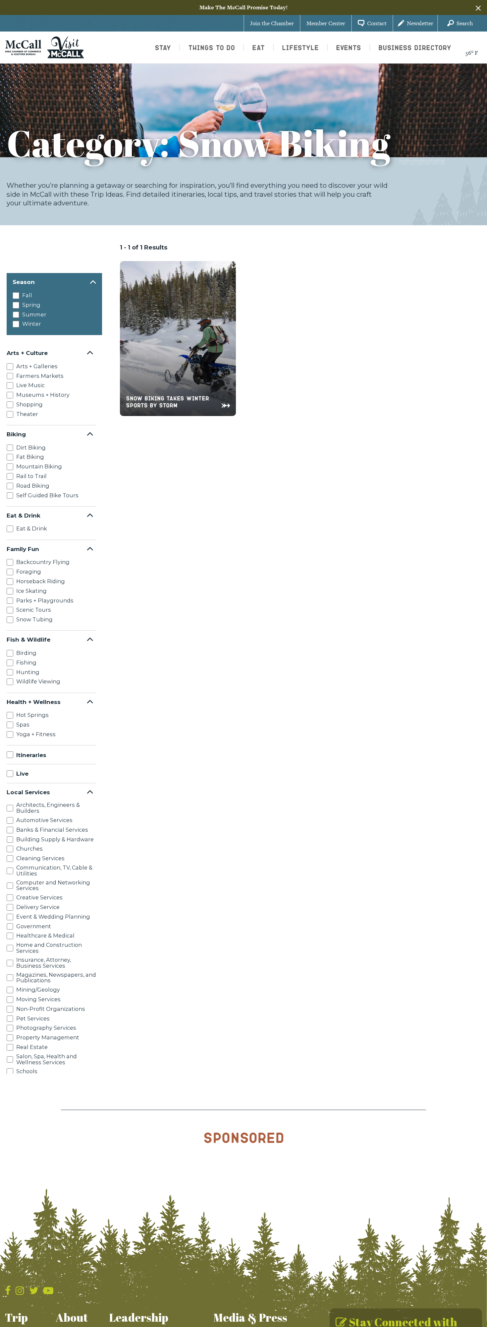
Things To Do (211, 47)
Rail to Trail (31, 475)
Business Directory (414, 47)
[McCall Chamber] (23, 47)
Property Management (47, 1037)
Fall (27, 295)
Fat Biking (30, 457)
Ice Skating (31, 590)
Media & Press (250, 1317)
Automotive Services (44, 820)
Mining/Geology (38, 989)
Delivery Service (38, 907)
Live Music (30, 385)
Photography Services (46, 1027)
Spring (31, 305)
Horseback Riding (40, 581)
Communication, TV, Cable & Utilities (54, 870)
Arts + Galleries (37, 366)
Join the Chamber (272, 23)
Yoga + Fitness (36, 734)
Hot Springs (32, 715)
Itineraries (31, 754)
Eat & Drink (31, 528)
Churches (29, 848)
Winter (31, 323)
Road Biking (32, 485)
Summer (34, 314)
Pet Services (33, 1018)
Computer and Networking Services (53, 885)
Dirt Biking (31, 447)
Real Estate (32, 1046)
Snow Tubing (34, 619)
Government (33, 926)
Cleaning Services (40, 858)
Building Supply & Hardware (55, 839)
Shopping (29, 404)
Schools (26, 1071)
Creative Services (39, 897)
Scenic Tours (33, 609)
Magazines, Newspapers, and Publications (56, 977)
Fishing (26, 662)
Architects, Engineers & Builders (48, 808)
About (72, 1317)
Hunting (27, 671)
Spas (22, 724)
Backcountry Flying (43, 562)
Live (22, 773)
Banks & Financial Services (52, 829)
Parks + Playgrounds (45, 600)
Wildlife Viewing (38, 681)
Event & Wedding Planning (53, 916)
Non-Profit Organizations (50, 1008)
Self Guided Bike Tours (47, 495)
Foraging (28, 571)
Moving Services (38, 999)
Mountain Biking (39, 466)
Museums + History (43, 394)
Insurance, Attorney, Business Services (43, 962)
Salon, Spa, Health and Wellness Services (46, 1059)
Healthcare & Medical (45, 935)
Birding (26, 653)
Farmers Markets (40, 375)
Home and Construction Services (49, 948)
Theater (27, 413)
